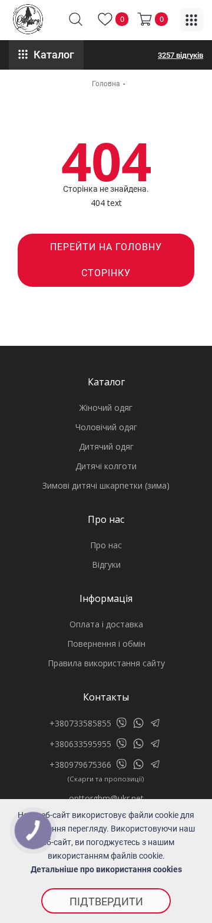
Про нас (106, 545)
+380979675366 (80, 764)
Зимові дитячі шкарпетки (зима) (106, 485)
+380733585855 (80, 723)
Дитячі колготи (106, 466)
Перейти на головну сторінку (106, 260)
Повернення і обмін (106, 643)
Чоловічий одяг (106, 427)
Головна (106, 84)
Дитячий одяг (106, 446)
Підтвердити (106, 901)
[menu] (191, 20)
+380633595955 (80, 743)
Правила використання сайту (106, 663)
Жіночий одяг (106, 407)
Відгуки (106, 564)
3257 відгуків (180, 55)
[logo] (28, 19)
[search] (75, 19)
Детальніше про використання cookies (106, 869)
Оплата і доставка (106, 624)
